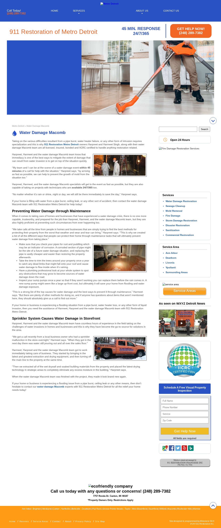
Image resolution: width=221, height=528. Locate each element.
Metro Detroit (18, 126)
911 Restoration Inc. (204, 524)
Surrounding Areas (177, 272)
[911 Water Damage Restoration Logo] (109, 3)
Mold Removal (174, 210)
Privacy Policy (83, 521)
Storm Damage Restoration (181, 220)
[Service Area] (184, 295)
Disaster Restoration (178, 225)
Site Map (100, 521)
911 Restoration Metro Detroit (61, 144)
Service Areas (40, 521)
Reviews (24, 521)
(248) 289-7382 (16, 13)
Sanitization (173, 230)
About (68, 521)
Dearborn (171, 257)
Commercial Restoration (180, 235)
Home (54, 10)
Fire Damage (173, 215)
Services (79, 10)
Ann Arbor (171, 253)
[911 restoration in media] (183, 336)
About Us (142, 10)
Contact (56, 521)
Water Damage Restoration (181, 201)
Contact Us (171, 10)
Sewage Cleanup (175, 206)
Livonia (170, 262)
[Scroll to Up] (213, 505)
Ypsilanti (171, 267)
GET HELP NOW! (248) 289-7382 (191, 31)
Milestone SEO (207, 521)
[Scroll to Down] (213, 120)
